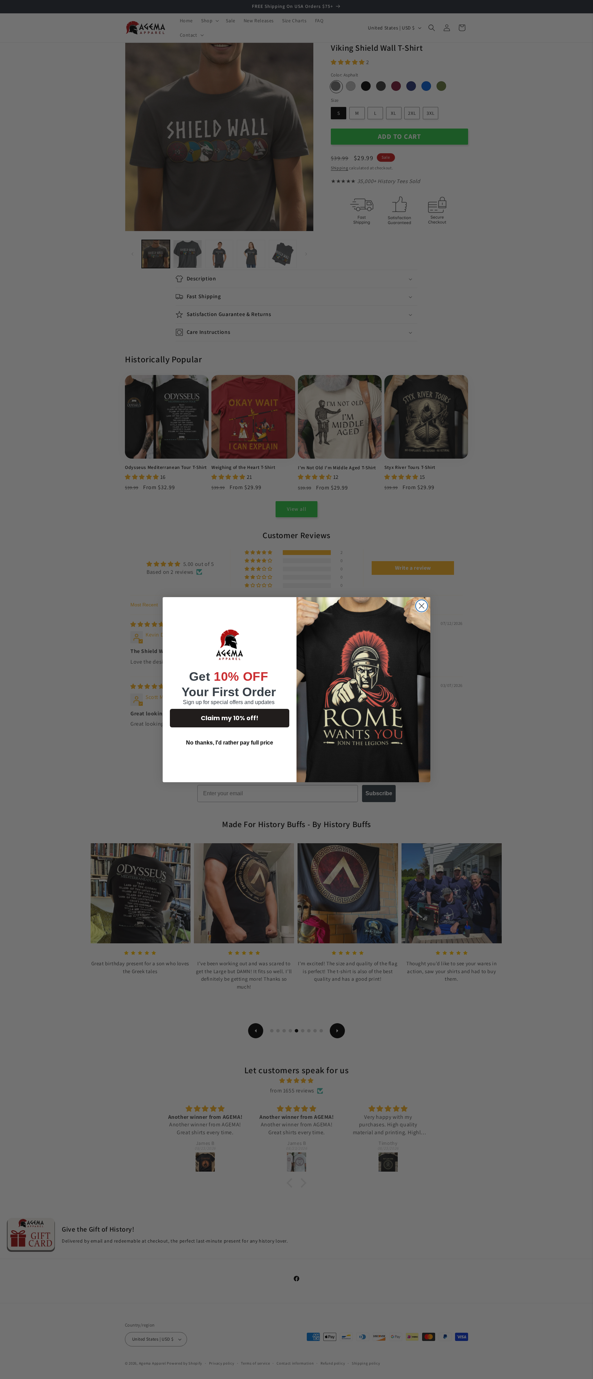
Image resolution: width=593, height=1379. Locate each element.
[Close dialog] (422, 606)
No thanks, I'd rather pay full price (229, 743)
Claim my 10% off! (229, 718)
